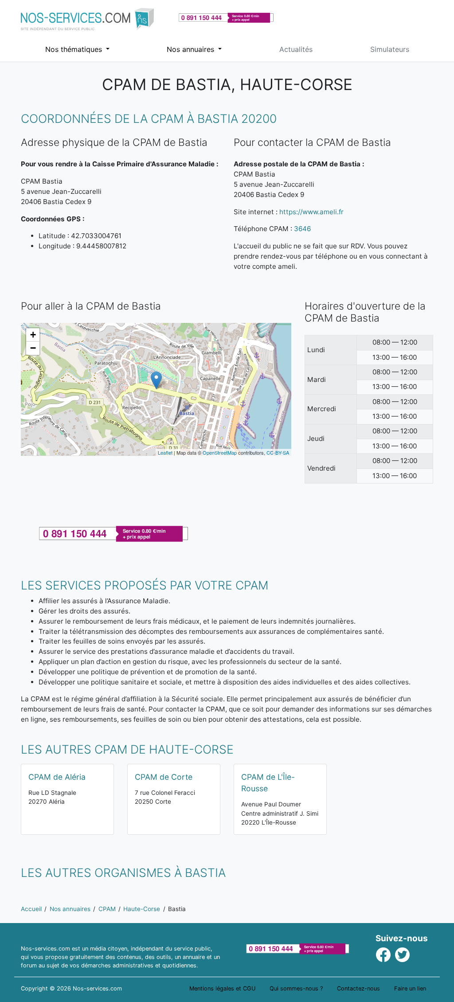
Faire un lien (410, 988)
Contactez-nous (358, 988)
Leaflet (165, 452)
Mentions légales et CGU (222, 988)
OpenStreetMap (220, 452)
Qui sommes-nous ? (296, 988)
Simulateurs (389, 49)
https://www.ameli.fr (311, 212)
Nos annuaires (191, 49)
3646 (302, 228)
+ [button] (33, 334)
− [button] (33, 348)
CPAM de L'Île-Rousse (268, 782)
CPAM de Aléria (57, 777)
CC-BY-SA (277, 452)
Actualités (296, 49)
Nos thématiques (74, 49)
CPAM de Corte (163, 777)
